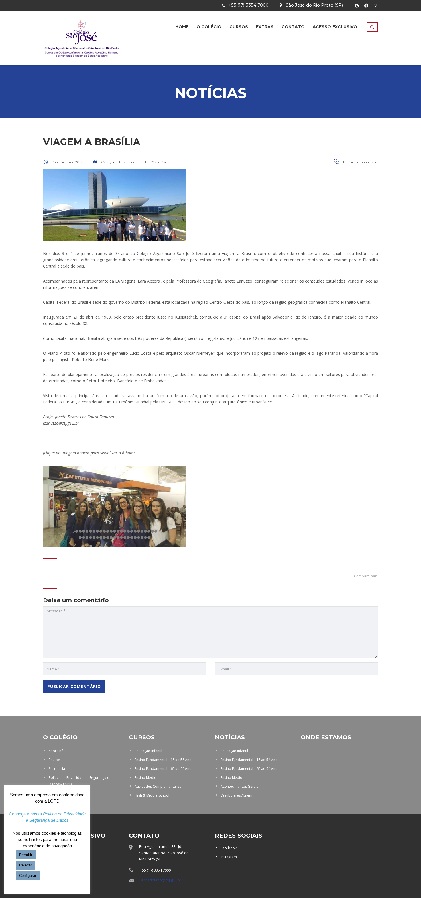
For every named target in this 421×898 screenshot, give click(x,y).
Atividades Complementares (158, 786)
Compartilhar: (365, 576)
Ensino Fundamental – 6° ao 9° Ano (163, 768)
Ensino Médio (145, 777)
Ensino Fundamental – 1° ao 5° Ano (163, 759)
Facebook (229, 848)
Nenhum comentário (360, 162)
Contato (293, 26)
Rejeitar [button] (25, 865)
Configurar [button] (27, 875)
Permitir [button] (25, 855)
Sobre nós (57, 750)
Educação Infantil (148, 750)
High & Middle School (152, 795)
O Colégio (208, 26)
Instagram (229, 856)
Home (181, 26)
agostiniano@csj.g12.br (161, 880)
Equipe (54, 759)
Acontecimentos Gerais (239, 786)
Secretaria (57, 768)
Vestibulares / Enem (236, 795)
